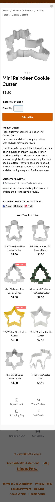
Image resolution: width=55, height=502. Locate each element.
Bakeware (27, 10)
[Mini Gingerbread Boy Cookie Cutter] (14, 231)
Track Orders (38, 404)
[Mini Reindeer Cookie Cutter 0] (27, 45)
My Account (16, 404)
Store (15, 10)
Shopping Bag (16, 415)
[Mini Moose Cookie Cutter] (41, 359)
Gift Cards (38, 415)
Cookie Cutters (20, 14)
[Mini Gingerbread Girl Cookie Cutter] (41, 231)
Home (5, 10)
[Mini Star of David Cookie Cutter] (14, 359)
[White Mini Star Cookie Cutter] (41, 316)
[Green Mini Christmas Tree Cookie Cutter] (41, 274)
